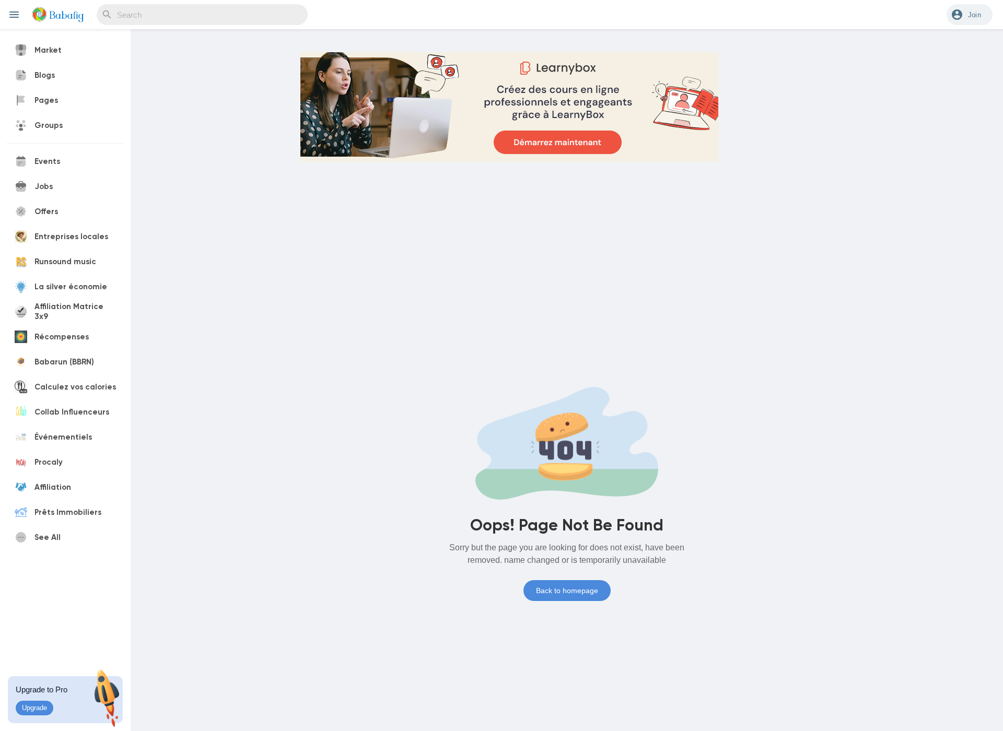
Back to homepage (567, 590)
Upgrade (34, 708)
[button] (970, 14)
